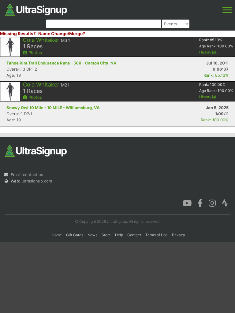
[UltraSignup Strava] (224, 202)
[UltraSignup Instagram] (212, 202)
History (205, 52)
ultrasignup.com (36, 181)
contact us (33, 174)
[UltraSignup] (36, 8)
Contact (134, 235)
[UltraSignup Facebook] (200, 202)
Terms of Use (156, 235)
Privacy (178, 235)
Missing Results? (18, 33)
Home (57, 235)
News (92, 235)
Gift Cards (74, 235)
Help (119, 235)
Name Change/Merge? (61, 33)
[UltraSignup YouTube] (187, 202)
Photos (34, 52)
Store (106, 235)
